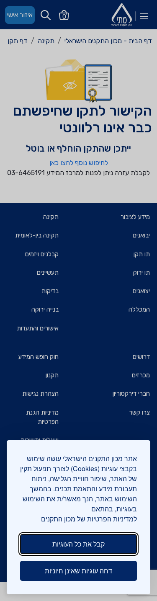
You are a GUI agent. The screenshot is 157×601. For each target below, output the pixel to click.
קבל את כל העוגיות (78, 544)
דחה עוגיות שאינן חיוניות (78, 570)
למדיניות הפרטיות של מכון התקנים (89, 519)
